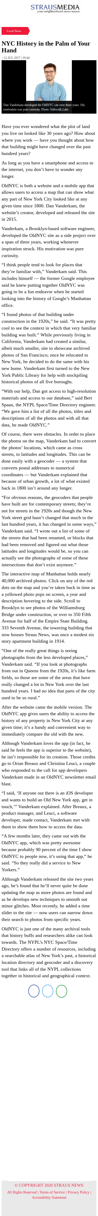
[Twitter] (47, 991)
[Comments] (61, 991)
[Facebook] (33, 991)
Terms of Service (52, 1192)
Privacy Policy (78, 1192)
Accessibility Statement (49, 1198)
